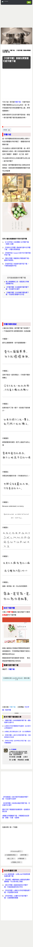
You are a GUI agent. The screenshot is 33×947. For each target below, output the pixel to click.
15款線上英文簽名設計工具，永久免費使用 (17, 731)
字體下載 (18, 102)
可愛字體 (8, 710)
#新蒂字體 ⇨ (24, 855)
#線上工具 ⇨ (11, 858)
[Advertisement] (16, 16)
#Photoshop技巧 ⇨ (16, 851)
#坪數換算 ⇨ (22, 858)
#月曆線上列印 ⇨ (16, 862)
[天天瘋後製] (5, 1)
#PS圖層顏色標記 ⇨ (11, 855)
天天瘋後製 (13, 749)
